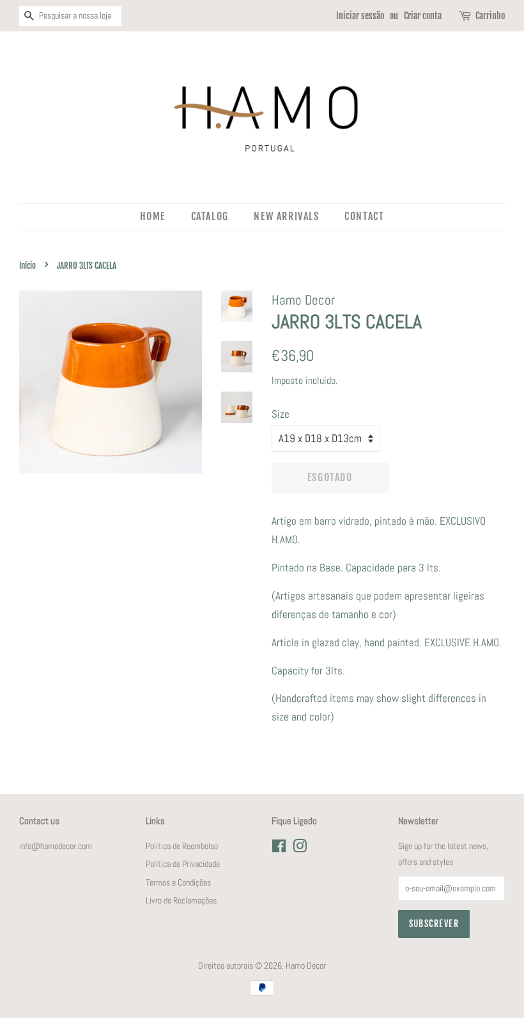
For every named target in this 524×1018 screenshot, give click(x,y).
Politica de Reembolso (182, 846)
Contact (364, 216)
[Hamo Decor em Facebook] (279, 848)
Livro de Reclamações (181, 900)
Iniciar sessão (360, 15)
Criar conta (423, 15)
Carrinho (490, 15)
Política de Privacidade (183, 864)
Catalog (210, 216)
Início (27, 265)
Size (280, 414)
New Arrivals (286, 216)
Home (153, 216)
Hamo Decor (306, 965)
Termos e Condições (178, 882)
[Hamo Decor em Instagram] (300, 848)
